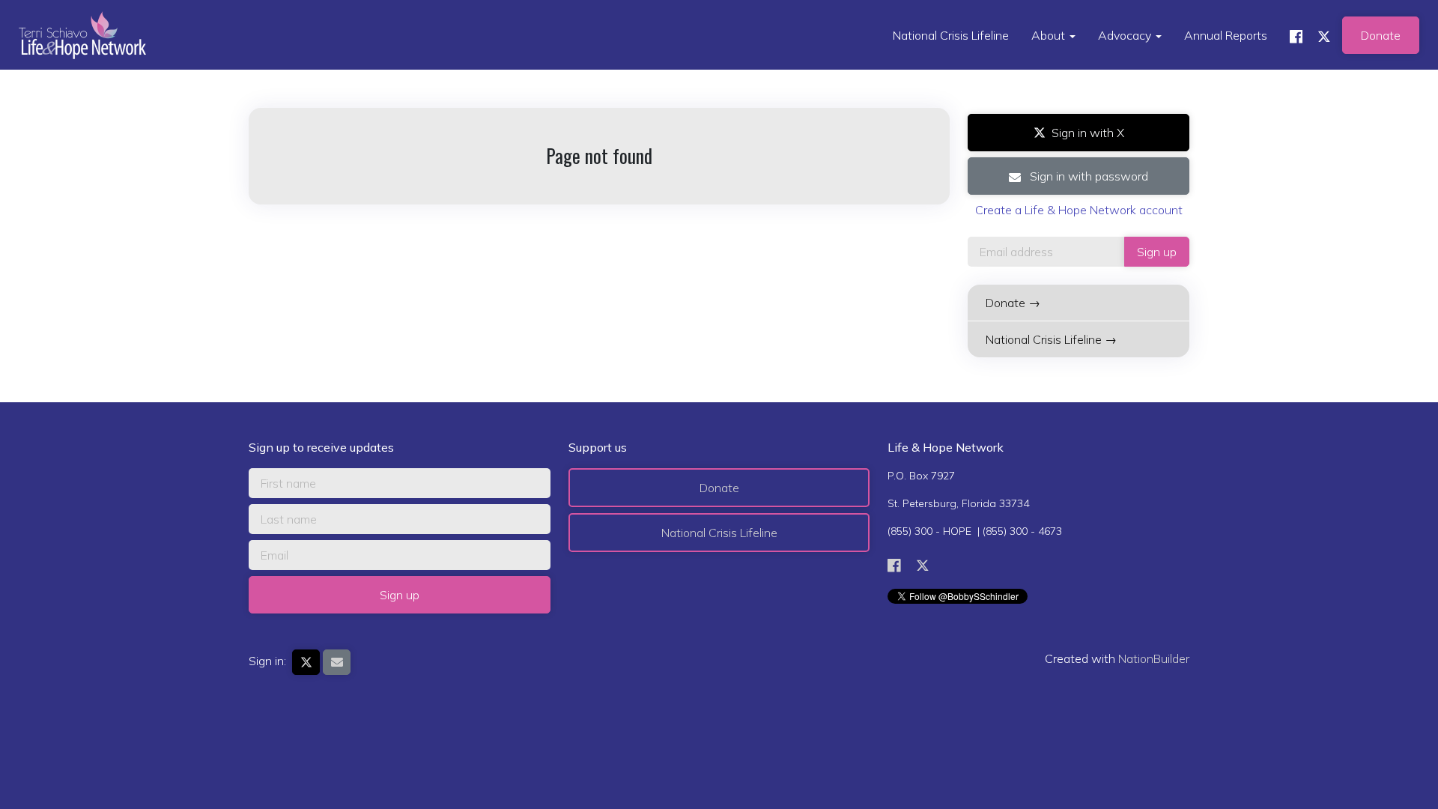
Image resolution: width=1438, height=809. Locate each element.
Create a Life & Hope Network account (1079, 209)
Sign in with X (1088, 132)
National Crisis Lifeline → (1051, 339)
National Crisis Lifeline (951, 35)
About (1049, 35)
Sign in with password (1087, 176)
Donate (1381, 35)
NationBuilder (1153, 658)
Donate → (1013, 302)
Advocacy (1126, 35)
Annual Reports (1225, 35)
